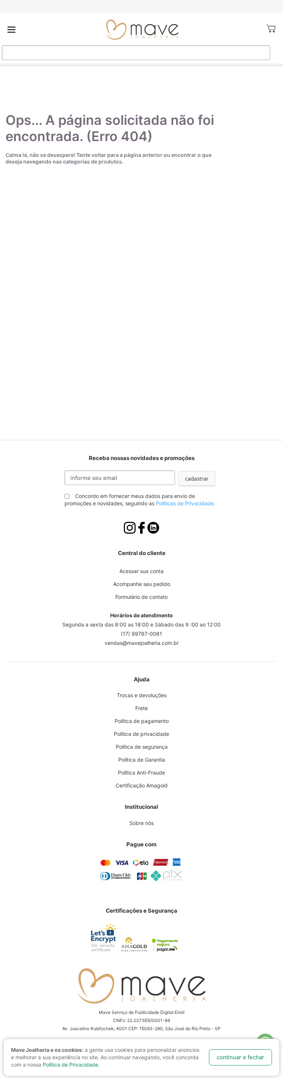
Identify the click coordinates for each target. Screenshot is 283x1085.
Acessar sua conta (141, 571)
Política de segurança (142, 747)
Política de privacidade (141, 734)
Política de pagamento (142, 721)
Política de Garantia (141, 759)
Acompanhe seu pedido (141, 584)
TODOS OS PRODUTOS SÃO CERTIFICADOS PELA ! (141, 6)
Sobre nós (141, 823)
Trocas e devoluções (142, 695)
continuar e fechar (240, 1057)
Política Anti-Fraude (141, 772)
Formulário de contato (141, 597)
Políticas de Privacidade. (185, 503)
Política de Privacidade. (71, 1064)
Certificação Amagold (142, 785)
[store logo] (142, 30)
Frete (141, 708)
